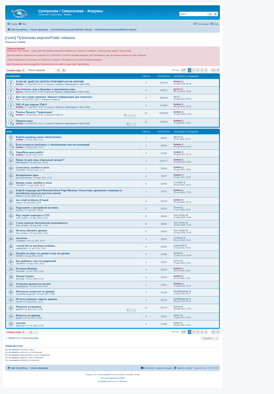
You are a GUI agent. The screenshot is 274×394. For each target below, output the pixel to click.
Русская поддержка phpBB (113, 378)
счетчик (20, 323)
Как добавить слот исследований (36, 261)
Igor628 (19, 309)
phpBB (106, 375)
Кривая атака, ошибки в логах (34, 182)
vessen (19, 302)
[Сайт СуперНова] (22, 12)
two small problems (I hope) (32, 200)
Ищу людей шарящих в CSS (32, 215)
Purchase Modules (26, 268)
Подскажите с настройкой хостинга (37, 207)
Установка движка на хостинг (33, 283)
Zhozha (19, 210)
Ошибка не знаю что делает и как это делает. (43, 253)
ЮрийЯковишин (181, 291)
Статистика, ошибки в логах (32, 167)
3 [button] (197, 70)
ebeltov (19, 318)
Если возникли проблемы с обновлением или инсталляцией (52, 144)
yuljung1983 (21, 248)
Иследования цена (27, 175)
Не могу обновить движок (31, 230)
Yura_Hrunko (22, 218)
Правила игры (24, 121)
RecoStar (20, 271)
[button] (183, 70)
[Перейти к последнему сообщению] (183, 81)
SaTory (177, 261)
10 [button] (213, 70)
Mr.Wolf (19, 256)
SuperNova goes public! (30, 152)
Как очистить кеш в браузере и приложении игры (45, 89)
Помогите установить (29, 306)
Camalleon (20, 241)
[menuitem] (22, 24)
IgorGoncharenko (24, 178)
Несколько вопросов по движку (35, 291)
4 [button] (201, 70)
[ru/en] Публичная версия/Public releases (40, 38)
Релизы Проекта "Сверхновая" (34, 112)
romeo (19, 202)
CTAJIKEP (20, 170)
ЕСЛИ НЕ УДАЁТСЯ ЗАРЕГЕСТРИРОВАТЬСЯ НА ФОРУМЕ (50, 81)
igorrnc (19, 92)
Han (18, 99)
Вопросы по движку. (28, 315)
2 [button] (193, 70)
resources (21, 238)
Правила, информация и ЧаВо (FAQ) (72, 84)
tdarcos (177, 137)
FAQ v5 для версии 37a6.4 (31, 104)
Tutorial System (25, 276)
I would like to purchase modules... (36, 245)
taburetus (20, 325)
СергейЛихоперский (25, 294)
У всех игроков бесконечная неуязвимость (42, 223)
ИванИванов (22, 162)
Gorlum (21, 42)
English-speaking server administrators (38, 137)
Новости (56, 99)
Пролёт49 (20, 263)
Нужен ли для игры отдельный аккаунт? (40, 160)
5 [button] (206, 70)
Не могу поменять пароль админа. (37, 299)
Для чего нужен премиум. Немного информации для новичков (54, 97)
